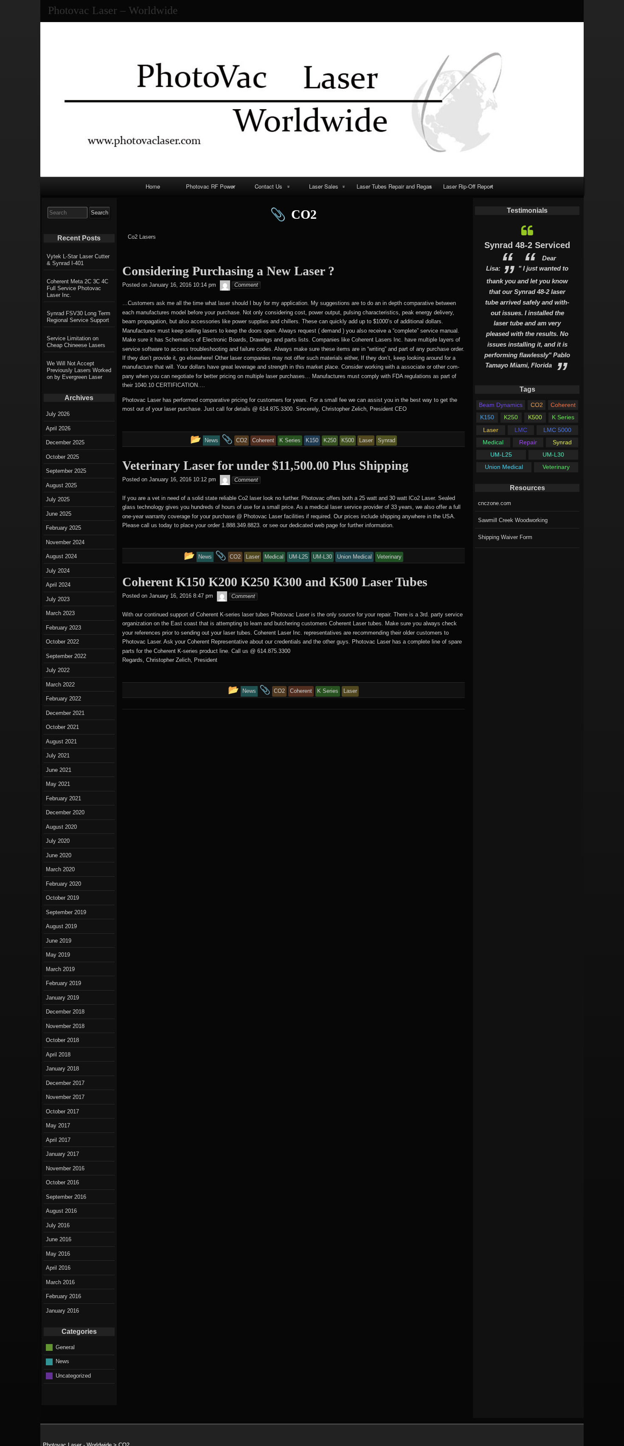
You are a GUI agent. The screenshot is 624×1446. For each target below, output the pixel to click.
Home (153, 186)
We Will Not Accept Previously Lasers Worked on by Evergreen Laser (79, 370)
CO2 (537, 404)
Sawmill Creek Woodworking (513, 520)
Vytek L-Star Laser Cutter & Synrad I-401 (78, 259)
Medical (493, 442)
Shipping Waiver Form (505, 537)
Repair (528, 442)
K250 (511, 417)
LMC (520, 429)
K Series (563, 417)
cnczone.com (494, 503)
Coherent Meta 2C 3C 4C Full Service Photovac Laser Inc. (77, 288)
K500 (535, 417)
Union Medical (504, 466)
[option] (527, 298)
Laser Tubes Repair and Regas (394, 186)
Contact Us (268, 186)
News (62, 1361)
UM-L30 (553, 454)
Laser (490, 429)
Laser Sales (323, 186)
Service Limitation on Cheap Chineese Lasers (76, 341)
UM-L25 (501, 454)
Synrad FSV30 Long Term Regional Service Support (78, 316)
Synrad (562, 442)
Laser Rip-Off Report (468, 186)
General (65, 1347)
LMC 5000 (557, 429)
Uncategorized (73, 1375)
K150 (487, 417)
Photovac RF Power (210, 186)
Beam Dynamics (501, 404)
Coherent (563, 404)
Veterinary (556, 466)
